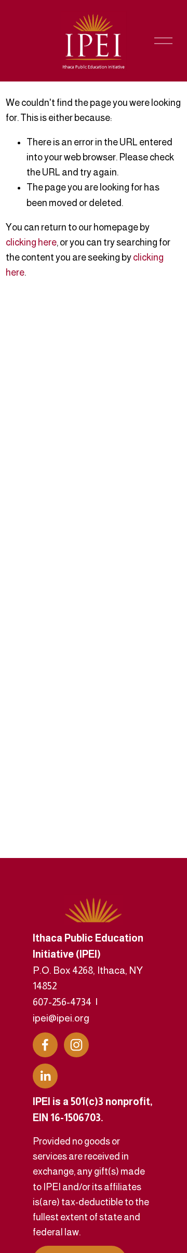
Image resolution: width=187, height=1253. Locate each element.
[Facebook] (45, 1044)
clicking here (31, 242)
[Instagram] (76, 1044)
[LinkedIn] (45, 1076)
